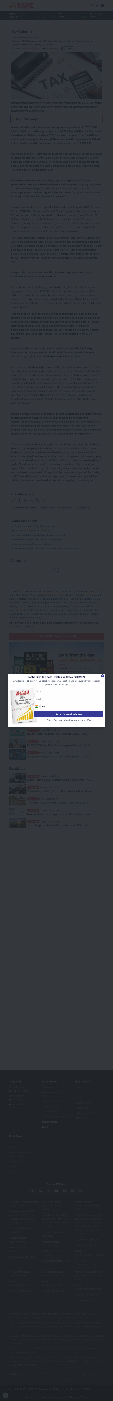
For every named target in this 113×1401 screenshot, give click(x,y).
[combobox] (37, 706)
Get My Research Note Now (69, 714)
